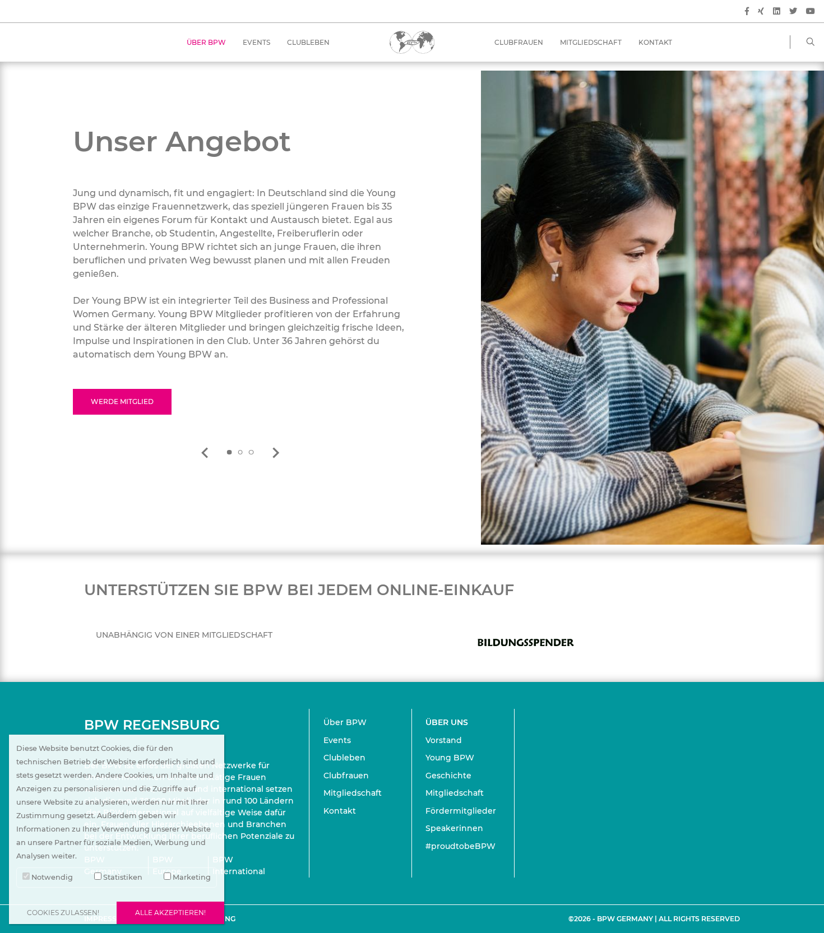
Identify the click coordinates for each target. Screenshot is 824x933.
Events (256, 42)
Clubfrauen (518, 42)
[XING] (761, 11)
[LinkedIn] (776, 11)
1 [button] (229, 452)
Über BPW (206, 42)
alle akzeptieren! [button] (170, 912)
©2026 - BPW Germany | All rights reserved (654, 919)
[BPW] (412, 41)
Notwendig (51, 877)
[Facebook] (747, 11)
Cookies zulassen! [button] (63, 912)
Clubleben (308, 42)
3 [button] (251, 452)
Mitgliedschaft (591, 42)
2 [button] (240, 452)
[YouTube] (810, 11)
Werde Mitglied (122, 401)
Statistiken (121, 877)
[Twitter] (793, 11)
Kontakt (655, 42)
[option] (240, 269)
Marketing (191, 877)
